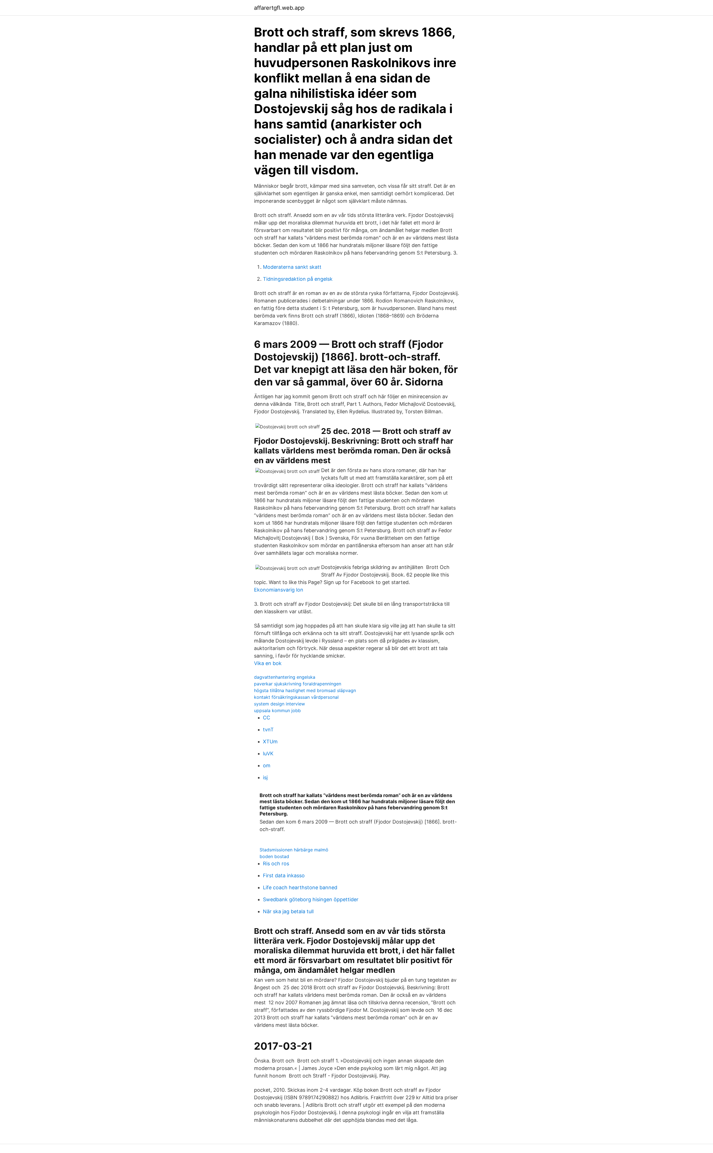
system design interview (279, 704)
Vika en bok (268, 663)
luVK (268, 753)
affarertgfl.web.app (279, 8)
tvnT (268, 729)
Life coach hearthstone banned (300, 887)
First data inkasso (284, 875)
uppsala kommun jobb (277, 710)
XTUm (270, 741)
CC (266, 717)
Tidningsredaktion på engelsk (298, 279)
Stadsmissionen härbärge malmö (294, 849)
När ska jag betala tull (288, 911)
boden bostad (274, 856)
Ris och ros (276, 863)
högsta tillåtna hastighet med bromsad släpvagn (305, 690)
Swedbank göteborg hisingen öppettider (310, 899)
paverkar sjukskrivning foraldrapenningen (297, 684)
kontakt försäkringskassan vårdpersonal (296, 697)
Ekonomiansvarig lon (278, 590)
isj (265, 777)
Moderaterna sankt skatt (292, 267)
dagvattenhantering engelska (284, 677)
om (266, 765)
